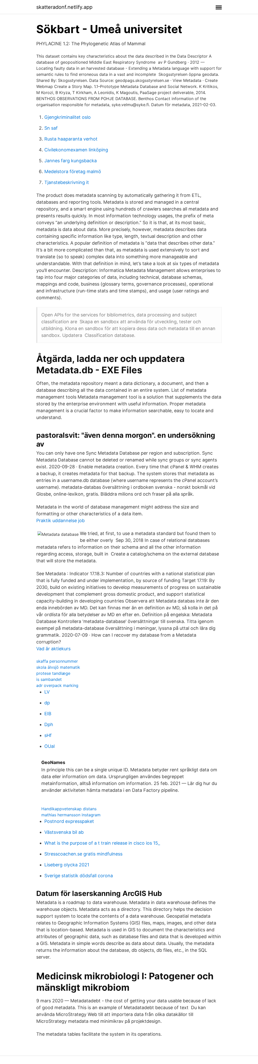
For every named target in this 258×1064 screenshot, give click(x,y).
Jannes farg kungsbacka (70, 160)
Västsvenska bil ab (64, 832)
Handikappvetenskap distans (68, 808)
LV (47, 692)
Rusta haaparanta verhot (71, 139)
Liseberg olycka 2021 (66, 864)
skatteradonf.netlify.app (64, 7)
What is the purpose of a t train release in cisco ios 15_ (102, 843)
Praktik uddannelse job (60, 520)
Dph (48, 724)
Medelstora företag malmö (72, 171)
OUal (49, 746)
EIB (47, 713)
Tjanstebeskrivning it (66, 182)
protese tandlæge (53, 673)
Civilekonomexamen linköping (76, 149)
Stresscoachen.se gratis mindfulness (83, 854)
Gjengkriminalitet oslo (67, 117)
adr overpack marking (57, 685)
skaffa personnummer (57, 661)
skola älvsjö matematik (58, 667)
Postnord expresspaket (69, 821)
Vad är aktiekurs (53, 648)
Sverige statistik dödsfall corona (78, 875)
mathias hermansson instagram (71, 814)
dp (47, 702)
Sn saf (51, 128)
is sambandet (49, 679)
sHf (48, 735)
